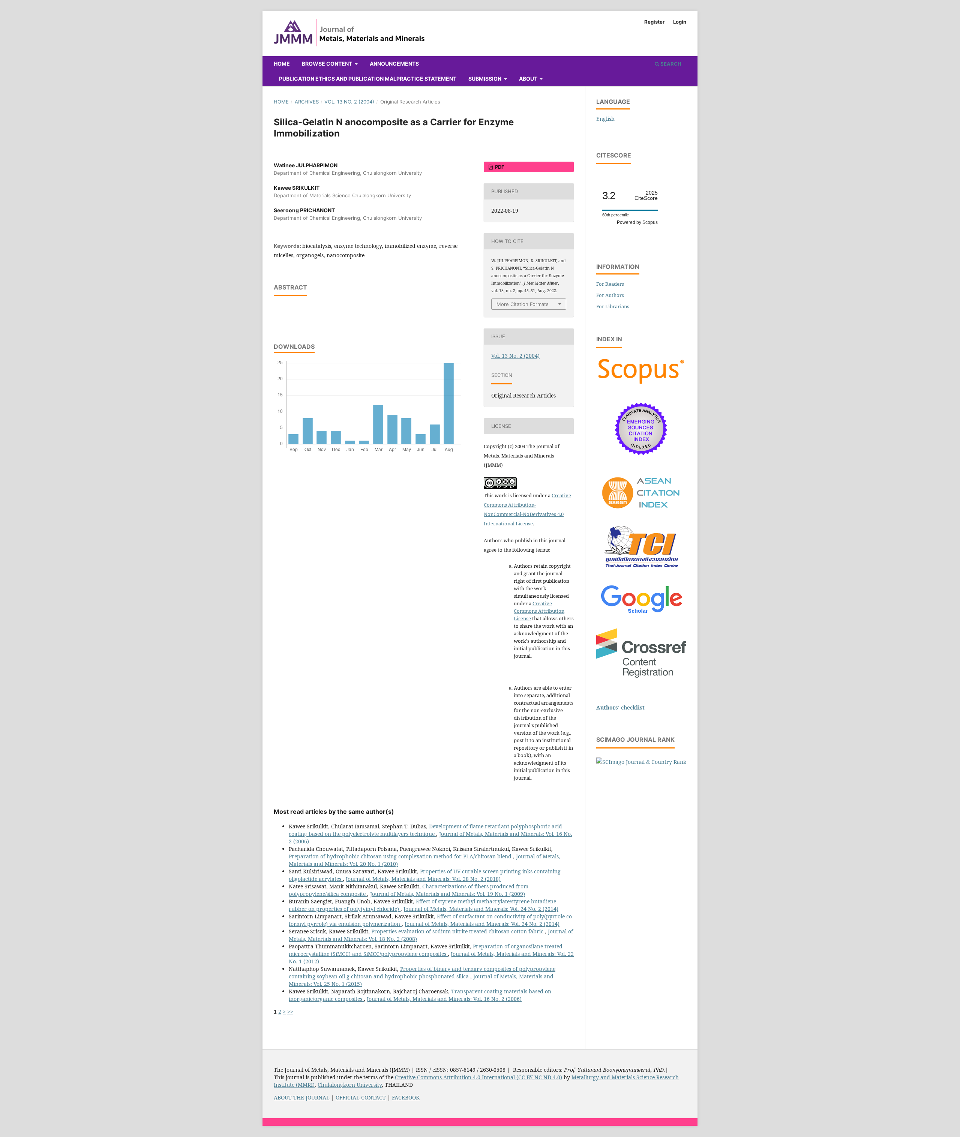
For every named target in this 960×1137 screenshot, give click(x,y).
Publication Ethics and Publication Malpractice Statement (367, 78)
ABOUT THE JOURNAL (302, 1097)
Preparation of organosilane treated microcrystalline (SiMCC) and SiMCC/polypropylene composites (425, 950)
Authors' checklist (620, 707)
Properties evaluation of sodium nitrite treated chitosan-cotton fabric (458, 931)
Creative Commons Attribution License (539, 611)
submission (485, 78)
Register (654, 22)
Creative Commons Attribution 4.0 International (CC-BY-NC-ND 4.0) (478, 1077)
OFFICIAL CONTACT (361, 1097)
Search (670, 64)
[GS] (641, 613)
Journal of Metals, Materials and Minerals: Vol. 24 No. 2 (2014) (481, 908)
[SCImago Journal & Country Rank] (641, 761)
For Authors (610, 295)
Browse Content (327, 63)
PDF (499, 167)
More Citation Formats (522, 304)
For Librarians (612, 306)
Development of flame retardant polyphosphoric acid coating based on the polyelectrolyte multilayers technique (425, 830)
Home (282, 63)
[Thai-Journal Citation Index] (641, 571)
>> (290, 1011)
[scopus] (641, 383)
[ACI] (641, 512)
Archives (307, 102)
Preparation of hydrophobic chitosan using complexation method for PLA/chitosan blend (401, 856)
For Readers (610, 283)
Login (679, 22)
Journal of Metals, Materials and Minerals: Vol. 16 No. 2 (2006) (444, 998)
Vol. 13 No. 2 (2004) (349, 102)
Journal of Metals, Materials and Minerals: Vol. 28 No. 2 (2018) (423, 878)
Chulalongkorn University (350, 1084)
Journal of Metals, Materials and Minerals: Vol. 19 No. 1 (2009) (447, 893)
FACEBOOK (406, 1097)
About (528, 78)
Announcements (394, 63)
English (605, 118)
